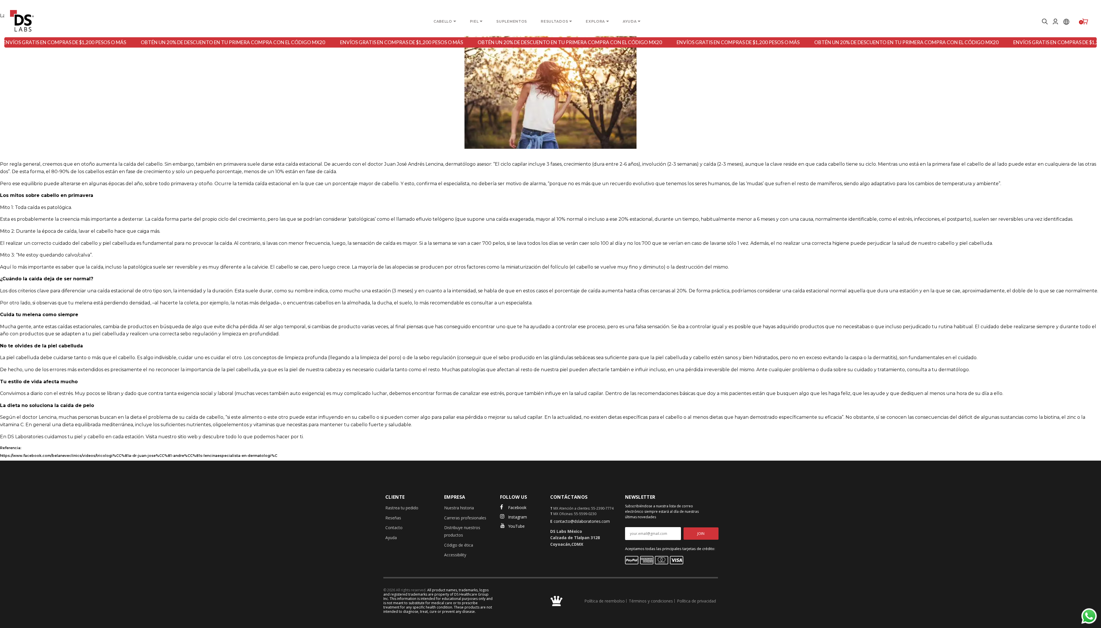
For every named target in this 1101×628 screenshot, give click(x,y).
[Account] (1055, 21)
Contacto (394, 527)
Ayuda (391, 537)
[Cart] (1085, 21)
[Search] (1044, 21)
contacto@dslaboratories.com (582, 521)
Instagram (517, 517)
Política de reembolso (604, 601)
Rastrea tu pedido (401, 507)
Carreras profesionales (465, 518)
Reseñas (393, 518)
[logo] (22, 21)
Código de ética (458, 545)
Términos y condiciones (651, 601)
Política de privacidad (696, 601)
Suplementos (511, 21)
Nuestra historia (459, 507)
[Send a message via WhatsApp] (1089, 616)
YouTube (516, 526)
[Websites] (1066, 21)
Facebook (517, 507)
